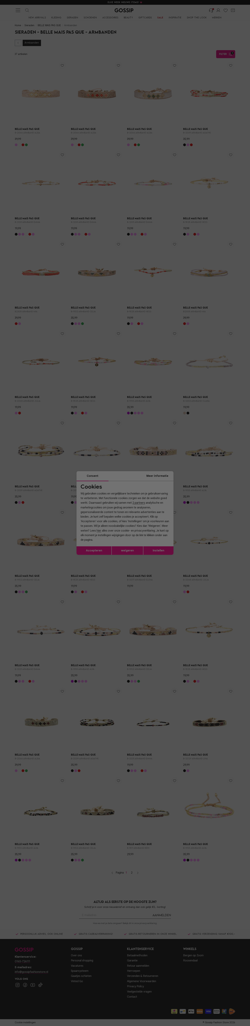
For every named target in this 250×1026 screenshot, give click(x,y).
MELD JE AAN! (103, 535)
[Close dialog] (187, 475)
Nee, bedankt (103, 543)
